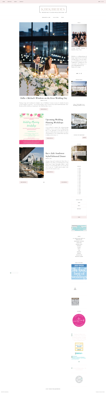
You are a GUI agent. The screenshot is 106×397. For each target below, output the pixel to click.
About (15, 1)
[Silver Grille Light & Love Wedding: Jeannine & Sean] (79, 112)
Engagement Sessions (79, 241)
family (79, 248)
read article (44, 109)
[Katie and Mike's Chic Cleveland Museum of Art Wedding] (79, 128)
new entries (23, 182)
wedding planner (79, 256)
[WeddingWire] (74, 356)
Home (4, 1)
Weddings (79, 245)
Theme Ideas (79, 242)
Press (62, 17)
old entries (64, 182)
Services (10, 1)
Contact (21, 1)
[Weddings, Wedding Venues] (79, 334)
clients (79, 247)
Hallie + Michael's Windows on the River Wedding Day (43, 98)
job (79, 250)
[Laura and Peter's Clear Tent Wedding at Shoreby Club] (79, 96)
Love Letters (56, 17)
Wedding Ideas (79, 244)
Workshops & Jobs (46, 17)
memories (79, 251)
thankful (79, 253)
